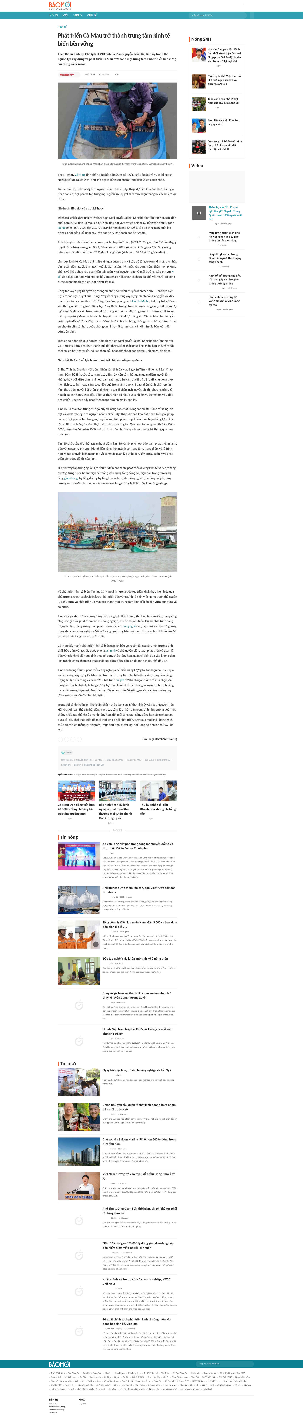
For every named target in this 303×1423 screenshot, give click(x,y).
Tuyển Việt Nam (58, 1373)
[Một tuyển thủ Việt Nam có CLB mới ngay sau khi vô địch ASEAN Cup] (199, 81)
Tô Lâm (91, 1381)
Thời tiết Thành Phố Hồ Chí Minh (91, 1389)
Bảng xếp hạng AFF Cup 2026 (232, 1373)
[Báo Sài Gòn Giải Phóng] (106, 932)
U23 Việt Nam (198, 1381)
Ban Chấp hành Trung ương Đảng (136, 1381)
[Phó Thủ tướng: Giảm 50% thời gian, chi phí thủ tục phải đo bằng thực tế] (79, 1221)
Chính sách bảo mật (57, 1410)
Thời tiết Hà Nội (151, 1373)
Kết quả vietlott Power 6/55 (177, 1381)
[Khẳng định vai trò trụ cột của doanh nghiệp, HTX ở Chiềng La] (79, 1291)
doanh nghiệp (154, 1377)
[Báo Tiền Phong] (143, 819)
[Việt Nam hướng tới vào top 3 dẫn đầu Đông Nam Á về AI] (79, 1186)
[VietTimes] (105, 1149)
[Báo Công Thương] (62, 819)
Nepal (116, 1377)
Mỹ (83, 1381)
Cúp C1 (238, 1385)
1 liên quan (122, 1149)
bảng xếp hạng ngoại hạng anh (64, 1381)
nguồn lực (65, 765)
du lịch (120, 680)
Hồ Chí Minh (140, 301)
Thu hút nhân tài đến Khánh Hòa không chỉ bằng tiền (158, 809)
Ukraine (108, 1373)
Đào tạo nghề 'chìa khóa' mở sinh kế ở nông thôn (135, 958)
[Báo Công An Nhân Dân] (214, 288)
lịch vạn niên (154, 1385)
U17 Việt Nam (214, 1381)
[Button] (252, 15)
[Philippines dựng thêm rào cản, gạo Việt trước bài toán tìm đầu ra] (79, 900)
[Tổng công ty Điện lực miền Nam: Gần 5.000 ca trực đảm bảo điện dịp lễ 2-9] (79, 934)
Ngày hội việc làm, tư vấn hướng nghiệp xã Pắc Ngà (137, 1070)
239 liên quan (226, 224)
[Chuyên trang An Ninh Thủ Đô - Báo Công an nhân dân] (211, 224)
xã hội (62, 228)
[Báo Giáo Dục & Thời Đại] (105, 964)
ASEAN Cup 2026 (170, 1389)
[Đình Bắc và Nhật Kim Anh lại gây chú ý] (199, 126)
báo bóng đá (73, 1373)
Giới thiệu (53, 1404)
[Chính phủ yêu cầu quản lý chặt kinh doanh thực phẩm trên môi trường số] (79, 1117)
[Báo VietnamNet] (106, 1003)
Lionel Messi (126, 1385)
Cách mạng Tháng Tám (92, 1373)
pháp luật (194, 1385)
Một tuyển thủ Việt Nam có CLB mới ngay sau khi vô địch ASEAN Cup (224, 80)
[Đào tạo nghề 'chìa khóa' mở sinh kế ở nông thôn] (79, 971)
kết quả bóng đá (180, 1373)
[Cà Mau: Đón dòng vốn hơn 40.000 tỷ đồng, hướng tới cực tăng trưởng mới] (76, 791)
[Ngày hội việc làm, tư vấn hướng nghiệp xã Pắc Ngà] (79, 1082)
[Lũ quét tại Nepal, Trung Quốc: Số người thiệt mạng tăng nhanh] (199, 260)
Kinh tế (62, 27)
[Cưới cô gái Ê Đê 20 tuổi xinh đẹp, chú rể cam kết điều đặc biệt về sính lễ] (199, 147)
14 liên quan (232, 288)
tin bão (83, 1377)
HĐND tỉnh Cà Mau (114, 760)
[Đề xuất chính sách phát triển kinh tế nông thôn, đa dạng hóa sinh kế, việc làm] (79, 1331)
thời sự (183, 1385)
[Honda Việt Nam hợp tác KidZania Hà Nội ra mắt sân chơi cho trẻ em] (79, 1041)
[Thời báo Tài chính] (106, 1253)
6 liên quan (104, 75)
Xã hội (166, 1377)
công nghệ (129, 626)
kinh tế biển (67, 760)
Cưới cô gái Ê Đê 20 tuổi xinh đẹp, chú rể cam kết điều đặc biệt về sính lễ (225, 145)
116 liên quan (129, 1329)
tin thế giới (56, 1385)
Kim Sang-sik (95, 1377)
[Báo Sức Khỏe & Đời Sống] (106, 1114)
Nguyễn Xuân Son (242, 1377)
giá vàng (112, 1389)
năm (115, 1385)
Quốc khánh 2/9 (103, 1385)
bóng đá (157, 1381)
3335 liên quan (126, 897)
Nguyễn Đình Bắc (85, 1385)
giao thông (71, 478)
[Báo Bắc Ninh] (102, 823)
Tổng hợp (82, 1404)
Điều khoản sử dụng (57, 1407)
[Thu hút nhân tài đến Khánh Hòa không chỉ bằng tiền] (158, 791)
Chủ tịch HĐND (225, 1377)
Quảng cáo (53, 1413)
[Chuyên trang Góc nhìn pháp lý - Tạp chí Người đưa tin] (210, 108)
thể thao (165, 1373)
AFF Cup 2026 (208, 1385)
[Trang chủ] (60, 6)
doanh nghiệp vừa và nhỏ (235, 1381)
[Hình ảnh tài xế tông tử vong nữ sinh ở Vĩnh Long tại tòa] (199, 302)
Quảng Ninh (70, 1385)
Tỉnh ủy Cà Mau (134, 760)
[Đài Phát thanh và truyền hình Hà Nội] (212, 267)
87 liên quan (228, 310)
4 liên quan (119, 964)
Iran (98, 1381)
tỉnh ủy (77, 765)
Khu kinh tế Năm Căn (94, 765)
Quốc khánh (56, 1377)
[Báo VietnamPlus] (67, 75)
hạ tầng (107, 1377)
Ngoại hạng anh (170, 1385)
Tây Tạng (247, 1385)
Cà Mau (80, 175)
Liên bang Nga (134, 1373)
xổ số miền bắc (209, 1377)
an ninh (111, 651)
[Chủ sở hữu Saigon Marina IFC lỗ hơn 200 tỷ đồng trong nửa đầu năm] (79, 1151)
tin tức (126, 1377)
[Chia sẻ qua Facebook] (60, 739)
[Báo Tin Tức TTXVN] (105, 853)
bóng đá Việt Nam (180, 1377)
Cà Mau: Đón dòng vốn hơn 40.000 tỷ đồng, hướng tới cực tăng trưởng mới (76, 809)
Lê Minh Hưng (70, 1377)
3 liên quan (124, 932)
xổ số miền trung (111, 1381)
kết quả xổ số (138, 1377)
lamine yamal (210, 1373)
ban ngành (120, 1373)
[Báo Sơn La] (108, 1075)
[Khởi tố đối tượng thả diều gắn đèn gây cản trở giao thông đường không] (199, 281)
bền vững (149, 760)
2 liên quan (122, 1184)
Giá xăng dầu (153, 1389)
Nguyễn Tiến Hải (84, 760)
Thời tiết (195, 1377)
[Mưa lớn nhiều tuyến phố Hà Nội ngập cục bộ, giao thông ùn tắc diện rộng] (199, 238)
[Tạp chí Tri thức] (105, 1039)
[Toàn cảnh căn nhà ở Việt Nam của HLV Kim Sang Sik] (199, 104)
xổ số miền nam (224, 1385)
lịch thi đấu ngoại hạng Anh (132, 1389)
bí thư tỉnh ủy (163, 760)
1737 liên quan (126, 1253)
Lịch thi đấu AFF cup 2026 (62, 1389)
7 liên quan (222, 245)
